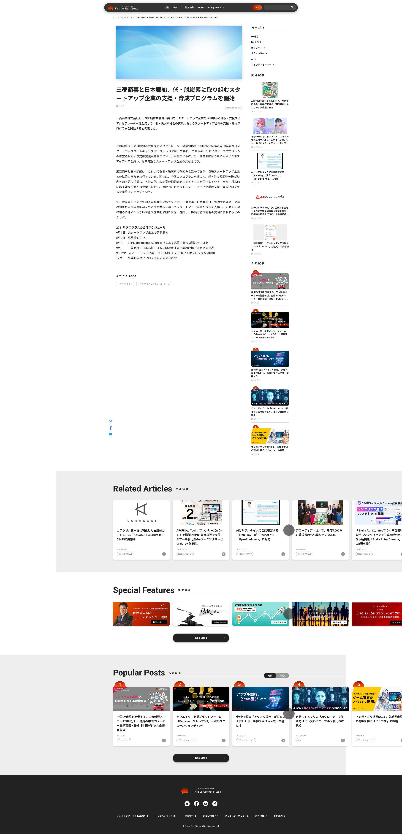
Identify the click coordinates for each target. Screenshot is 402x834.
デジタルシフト (125, 284)
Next (289, 530)
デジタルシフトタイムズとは (131, 816)
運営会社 (189, 816)
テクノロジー (257, 53)
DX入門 (255, 42)
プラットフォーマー (261, 64)
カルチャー (256, 48)
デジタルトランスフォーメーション (154, 284)
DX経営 (255, 36)
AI (252, 59)
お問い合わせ (209, 816)
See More (201, 637)
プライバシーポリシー (236, 816)
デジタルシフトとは (165, 816)
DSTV (257, 7)
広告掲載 (259, 816)
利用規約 (278, 816)
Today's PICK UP (233, 108)
